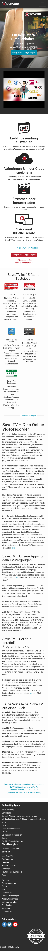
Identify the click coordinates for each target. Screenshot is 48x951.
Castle (4, 838)
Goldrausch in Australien (12, 835)
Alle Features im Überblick (27, 248)
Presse (4, 886)
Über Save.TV (7, 856)
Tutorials (5, 880)
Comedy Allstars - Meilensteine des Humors (19, 816)
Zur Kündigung (8, 905)
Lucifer (4, 825)
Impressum (6, 908)
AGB (3, 889)
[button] (3, 35)
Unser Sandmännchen (11, 829)
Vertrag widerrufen (9, 902)
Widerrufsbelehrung (10, 899)
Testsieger (6, 869)
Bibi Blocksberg (8, 810)
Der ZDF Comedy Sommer (12, 841)
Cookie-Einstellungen (10, 896)
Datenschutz (7, 893)
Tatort (4, 832)
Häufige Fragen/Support (12, 872)
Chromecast (7, 911)
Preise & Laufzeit (9, 865)
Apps (4, 875)
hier (13, 548)
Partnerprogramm (9, 883)
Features (5, 862)
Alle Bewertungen (29, 415)
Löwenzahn (6, 813)
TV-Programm (7, 859)
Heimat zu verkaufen (10, 849)
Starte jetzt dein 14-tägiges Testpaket (24, 53)
